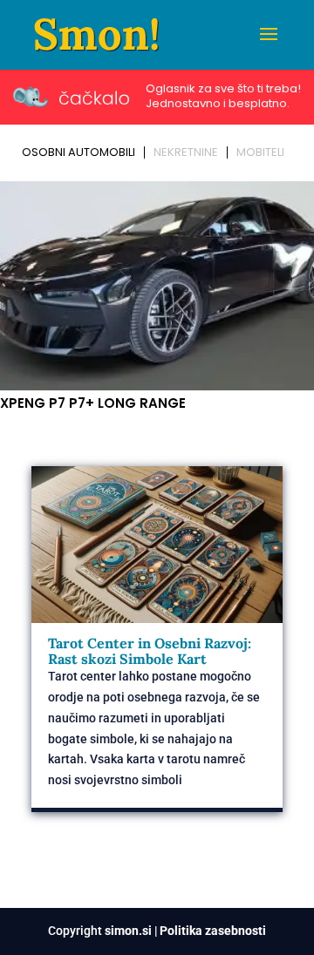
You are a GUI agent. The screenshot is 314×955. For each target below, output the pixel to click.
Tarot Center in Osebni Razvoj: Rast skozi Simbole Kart (149, 650)
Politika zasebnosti (213, 931)
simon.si (128, 931)
